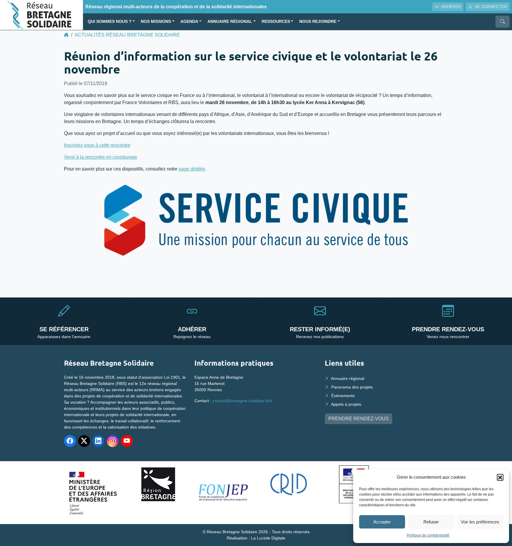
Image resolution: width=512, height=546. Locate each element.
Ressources (276, 21)
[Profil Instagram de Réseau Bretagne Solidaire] (113, 441)
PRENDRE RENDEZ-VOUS (358, 418)
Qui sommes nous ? (110, 21)
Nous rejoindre (317, 21)
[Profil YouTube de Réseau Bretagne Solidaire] (127, 441)
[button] (500, 477)
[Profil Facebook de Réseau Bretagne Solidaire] (70, 441)
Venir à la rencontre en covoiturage (100, 157)
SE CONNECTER (491, 6)
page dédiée (192, 168)
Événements (343, 395)
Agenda (189, 21)
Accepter (382, 521)
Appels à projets (346, 404)
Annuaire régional (229, 21)
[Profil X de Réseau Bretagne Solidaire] (84, 441)
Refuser (431, 521)
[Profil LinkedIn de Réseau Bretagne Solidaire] (98, 441)
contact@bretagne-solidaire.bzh (242, 400)
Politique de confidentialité (428, 535)
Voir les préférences (480, 521)
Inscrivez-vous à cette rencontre (97, 145)
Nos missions (156, 21)
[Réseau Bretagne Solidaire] (41, 14)
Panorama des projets (352, 387)
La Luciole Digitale (268, 538)
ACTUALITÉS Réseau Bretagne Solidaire (127, 34)
